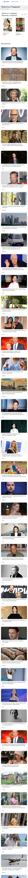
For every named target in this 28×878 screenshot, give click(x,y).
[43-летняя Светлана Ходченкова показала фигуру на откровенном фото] (14, 512)
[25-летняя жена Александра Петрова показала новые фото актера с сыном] (14, 326)
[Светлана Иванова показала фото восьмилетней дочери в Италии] (14, 760)
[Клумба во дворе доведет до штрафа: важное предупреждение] (14, 305)
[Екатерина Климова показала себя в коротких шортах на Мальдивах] (14, 678)
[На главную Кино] (7, 1)
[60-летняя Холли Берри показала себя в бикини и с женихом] (14, 843)
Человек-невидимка (18, 34)
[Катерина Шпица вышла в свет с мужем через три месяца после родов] (14, 284)
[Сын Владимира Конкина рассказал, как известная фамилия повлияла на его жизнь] (14, 264)
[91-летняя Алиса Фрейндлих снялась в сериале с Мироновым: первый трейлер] (14, 139)
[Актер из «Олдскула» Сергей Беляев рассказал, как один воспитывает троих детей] (14, 471)
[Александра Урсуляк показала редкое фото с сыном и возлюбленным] (14, 533)
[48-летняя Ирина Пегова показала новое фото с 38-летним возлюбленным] (14, 595)
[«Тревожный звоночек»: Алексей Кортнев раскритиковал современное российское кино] (14, 553)
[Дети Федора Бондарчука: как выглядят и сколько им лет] (14, 119)
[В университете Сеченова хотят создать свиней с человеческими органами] (14, 657)
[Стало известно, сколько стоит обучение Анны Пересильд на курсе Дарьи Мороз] (14, 698)
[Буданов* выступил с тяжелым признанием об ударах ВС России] (14, 491)
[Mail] (4, 1)
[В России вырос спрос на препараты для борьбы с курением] (14, 367)
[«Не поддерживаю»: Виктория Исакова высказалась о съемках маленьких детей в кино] (14, 408)
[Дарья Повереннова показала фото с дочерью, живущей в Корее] (14, 429)
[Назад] (22, 14)
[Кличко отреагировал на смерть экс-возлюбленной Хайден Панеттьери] (14, 346)
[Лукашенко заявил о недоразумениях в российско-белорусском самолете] (14, 864)
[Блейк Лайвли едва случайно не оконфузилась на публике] (14, 822)
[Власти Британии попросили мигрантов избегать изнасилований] (14, 388)
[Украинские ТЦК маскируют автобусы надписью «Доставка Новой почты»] (14, 243)
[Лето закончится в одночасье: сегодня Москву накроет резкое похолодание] (14, 222)
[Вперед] (25, 14)
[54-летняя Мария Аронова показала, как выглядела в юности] (14, 574)
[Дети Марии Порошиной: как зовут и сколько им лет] (14, 98)
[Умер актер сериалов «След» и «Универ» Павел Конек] (14, 636)
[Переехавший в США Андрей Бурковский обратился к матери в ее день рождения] (14, 57)
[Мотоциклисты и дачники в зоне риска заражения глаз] (14, 781)
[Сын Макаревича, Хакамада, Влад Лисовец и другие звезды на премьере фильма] (14, 160)
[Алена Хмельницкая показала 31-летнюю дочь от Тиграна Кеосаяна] (14, 719)
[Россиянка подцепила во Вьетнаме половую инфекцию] (14, 202)
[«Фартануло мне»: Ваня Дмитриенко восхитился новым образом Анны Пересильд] (14, 802)
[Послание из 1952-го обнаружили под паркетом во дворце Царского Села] (14, 77)
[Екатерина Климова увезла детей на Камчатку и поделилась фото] (14, 615)
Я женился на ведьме (6, 34)
